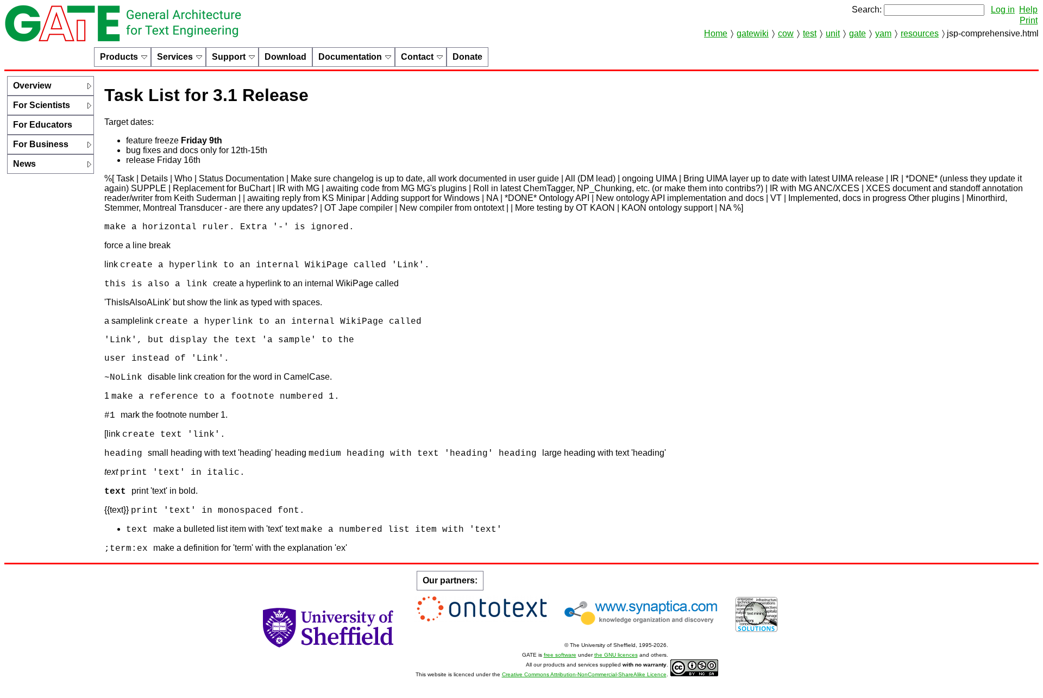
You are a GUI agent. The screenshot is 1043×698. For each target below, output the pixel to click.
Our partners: (450, 580)
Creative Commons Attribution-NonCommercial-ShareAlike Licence (584, 674)
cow (786, 33)
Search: (867, 9)
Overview (32, 85)
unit (833, 33)
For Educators (42, 124)
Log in (1003, 9)
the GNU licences (616, 655)
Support (229, 56)
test (809, 33)
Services (175, 56)
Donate (467, 56)
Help (1028, 9)
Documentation (350, 56)
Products (119, 56)
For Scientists (41, 105)
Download (285, 56)
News (24, 163)
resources (920, 33)
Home (715, 33)
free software (560, 655)
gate (857, 33)
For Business (40, 144)
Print (1029, 20)
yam (883, 33)
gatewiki (753, 33)
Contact (417, 56)
